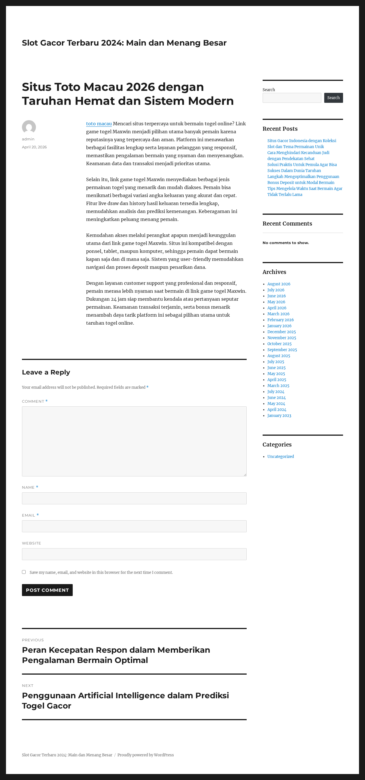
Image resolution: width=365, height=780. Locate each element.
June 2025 (276, 367)
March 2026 (278, 314)
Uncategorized (280, 456)
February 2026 (280, 320)
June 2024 (276, 397)
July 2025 (275, 361)
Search (269, 89)
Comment (35, 401)
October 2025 (279, 343)
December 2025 (281, 331)
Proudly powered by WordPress (145, 755)
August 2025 (278, 355)
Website (31, 543)
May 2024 (276, 403)
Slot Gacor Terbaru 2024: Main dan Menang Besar (124, 43)
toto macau (99, 123)
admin (28, 139)
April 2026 (277, 308)
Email (30, 515)
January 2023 (279, 415)
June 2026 (276, 296)
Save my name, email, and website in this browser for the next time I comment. (101, 572)
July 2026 (276, 290)
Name (30, 487)
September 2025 (282, 349)
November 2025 (281, 337)
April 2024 (276, 409)
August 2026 (279, 284)
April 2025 (276, 379)
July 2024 (275, 391)
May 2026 (276, 302)
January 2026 (279, 326)
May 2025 (276, 373)
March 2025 (278, 385)
